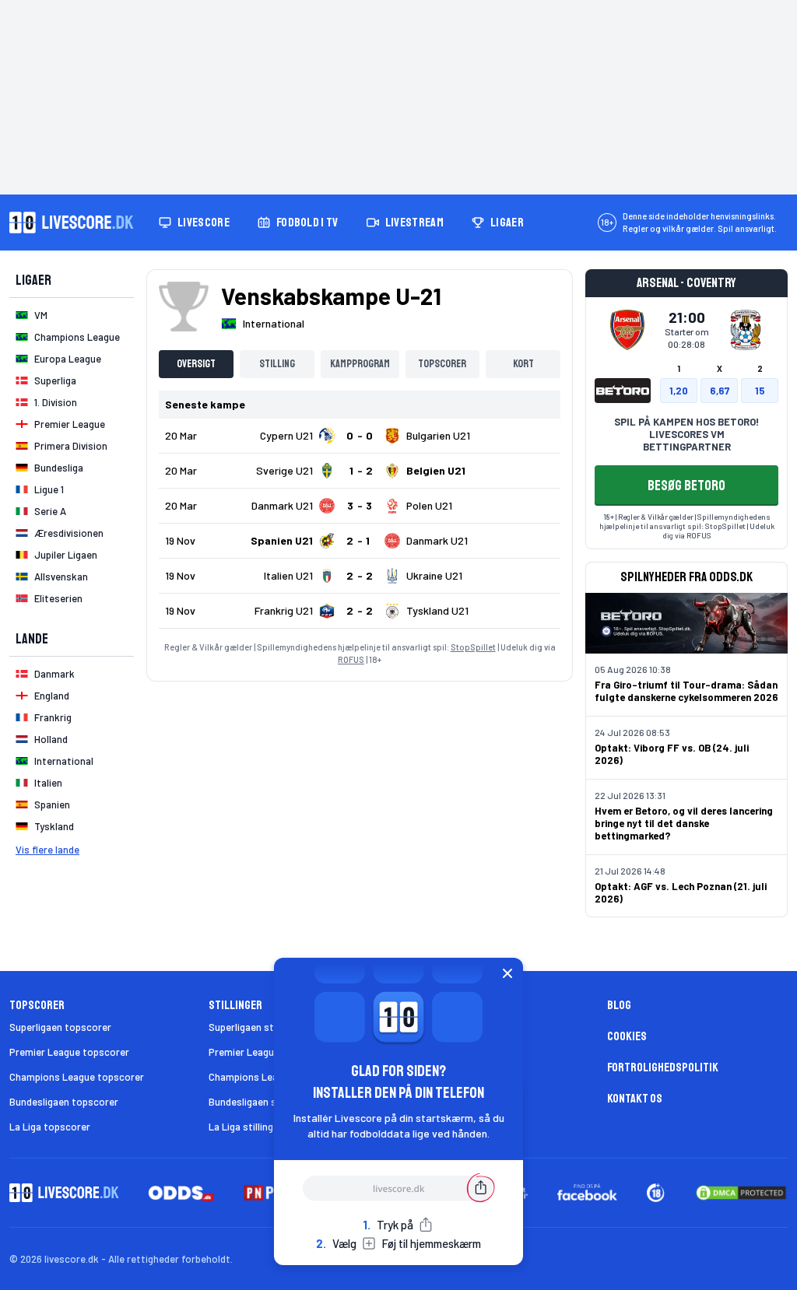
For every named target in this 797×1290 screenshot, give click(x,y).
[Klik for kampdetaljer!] (359, 436)
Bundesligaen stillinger (260, 1101)
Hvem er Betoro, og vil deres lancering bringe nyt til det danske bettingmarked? (684, 823)
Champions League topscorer (76, 1077)
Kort (523, 363)
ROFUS (351, 659)
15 (760, 390)
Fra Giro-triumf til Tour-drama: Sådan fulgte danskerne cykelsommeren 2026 (686, 690)
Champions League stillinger (272, 1077)
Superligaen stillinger (256, 1027)
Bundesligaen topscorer (63, 1101)
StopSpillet (473, 647)
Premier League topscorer (69, 1052)
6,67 (719, 390)
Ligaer (507, 222)
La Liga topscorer (49, 1126)
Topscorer (442, 363)
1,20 (678, 390)
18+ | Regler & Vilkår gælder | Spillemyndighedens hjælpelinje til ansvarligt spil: (685, 521)
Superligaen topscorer (60, 1027)
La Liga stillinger (246, 1126)
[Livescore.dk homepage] (71, 222)
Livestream (414, 222)
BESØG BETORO (686, 485)
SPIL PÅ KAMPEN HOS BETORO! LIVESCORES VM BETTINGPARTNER (686, 434)
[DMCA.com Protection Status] (741, 1192)
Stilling (277, 363)
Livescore (203, 222)
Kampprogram (360, 363)
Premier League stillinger (265, 1052)
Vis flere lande (47, 849)
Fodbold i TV (307, 222)
